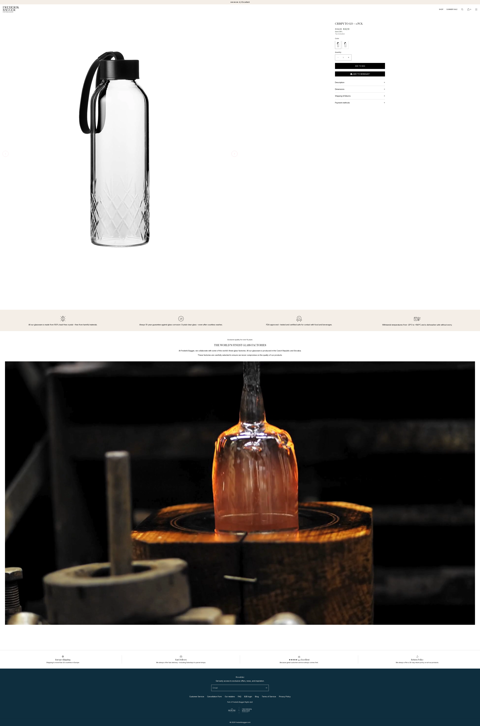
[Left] (5, 154)
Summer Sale (451, 9)
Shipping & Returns (343, 96)
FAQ (239, 696)
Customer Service (196, 696)
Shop (441, 9)
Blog (257, 696)
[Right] (235, 154)
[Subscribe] (265, 688)
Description (339, 82)
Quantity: (338, 52)
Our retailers (230, 696)
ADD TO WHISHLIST (361, 74)
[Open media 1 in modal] (120, 154)
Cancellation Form (214, 696)
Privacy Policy (285, 696)
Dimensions (339, 89)
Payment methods (342, 103)
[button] (462, 9)
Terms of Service (269, 696)
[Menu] (475, 9)
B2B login (248, 696)
